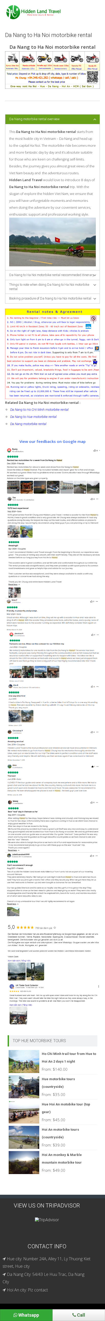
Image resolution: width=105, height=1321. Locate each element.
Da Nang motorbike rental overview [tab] (34, 119)
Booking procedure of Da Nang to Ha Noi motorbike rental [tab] (50, 298)
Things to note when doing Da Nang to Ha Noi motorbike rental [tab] (49, 287)
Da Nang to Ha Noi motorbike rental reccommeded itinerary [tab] (51, 275)
